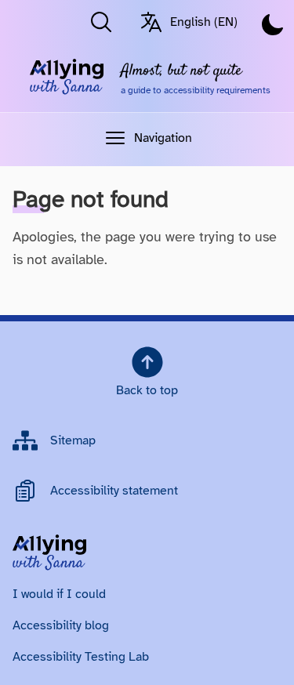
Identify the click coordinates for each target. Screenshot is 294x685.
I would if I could (59, 594)
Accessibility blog (61, 625)
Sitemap (73, 440)
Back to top (147, 390)
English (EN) (204, 22)
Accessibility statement (114, 490)
